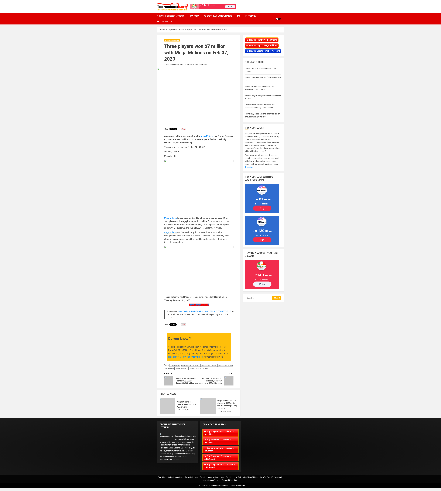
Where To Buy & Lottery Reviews (218, 16)
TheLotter (249, 167)
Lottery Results (164, 22)
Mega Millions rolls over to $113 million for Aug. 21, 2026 (167, 406)
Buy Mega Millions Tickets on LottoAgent (219, 465)
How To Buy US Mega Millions (263, 45)
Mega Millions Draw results (190, 365)
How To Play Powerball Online (263, 40)
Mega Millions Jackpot (208, 365)
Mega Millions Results (225, 365)
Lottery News (251, 16)
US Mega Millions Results (172, 40)
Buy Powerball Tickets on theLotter (217, 441)
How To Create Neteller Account (264, 51)
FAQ (238, 16)
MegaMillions (169, 368)
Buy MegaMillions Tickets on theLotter (219, 432)
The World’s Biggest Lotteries (170, 16)
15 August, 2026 (225, 411)
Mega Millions (207, 136)
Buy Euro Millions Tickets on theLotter (219, 449)
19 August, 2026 (184, 410)
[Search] (283, 19)
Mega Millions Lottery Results (220, 477)
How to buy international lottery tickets (185, 357)
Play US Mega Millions (199, 305)
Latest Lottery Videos (211, 480)
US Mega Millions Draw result (199, 368)
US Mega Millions (181, 368)
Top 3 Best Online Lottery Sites (171, 477)
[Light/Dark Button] (278, 19)
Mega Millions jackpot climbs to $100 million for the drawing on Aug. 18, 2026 (208, 406)
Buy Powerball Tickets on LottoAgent (217, 457)
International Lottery (174, 64)
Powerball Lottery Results (195, 477)
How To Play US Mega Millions (246, 477)
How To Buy (194, 16)
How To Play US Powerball (271, 477)
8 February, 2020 (191, 64)
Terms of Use (227, 480)
